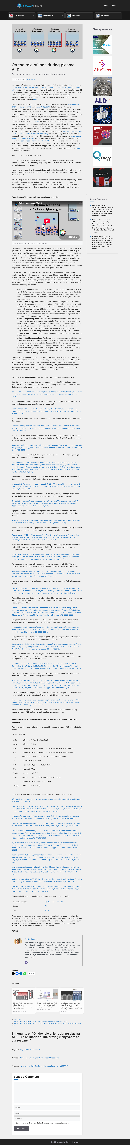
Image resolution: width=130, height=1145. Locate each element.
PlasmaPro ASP (57, 902)
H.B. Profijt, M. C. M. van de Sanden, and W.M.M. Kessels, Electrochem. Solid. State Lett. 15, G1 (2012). (46, 428)
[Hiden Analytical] (102, 135)
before (36, 121)
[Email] (26, 962)
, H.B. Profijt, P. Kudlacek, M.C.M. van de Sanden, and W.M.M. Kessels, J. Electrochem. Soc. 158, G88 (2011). (47, 394)
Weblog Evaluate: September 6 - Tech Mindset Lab (39, 1058)
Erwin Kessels (31, 79)
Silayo (47, 910)
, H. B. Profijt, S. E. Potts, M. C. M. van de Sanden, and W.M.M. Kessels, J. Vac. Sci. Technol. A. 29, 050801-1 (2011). (47, 411)
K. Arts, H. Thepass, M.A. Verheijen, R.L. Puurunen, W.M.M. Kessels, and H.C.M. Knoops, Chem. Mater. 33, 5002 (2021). (47, 629)
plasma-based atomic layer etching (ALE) (36, 141)
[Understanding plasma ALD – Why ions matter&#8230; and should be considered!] (47, 995)
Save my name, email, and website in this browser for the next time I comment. (42, 1123)
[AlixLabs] (102, 66)
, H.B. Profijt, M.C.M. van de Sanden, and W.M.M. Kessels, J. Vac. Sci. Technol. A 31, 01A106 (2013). (47, 447)
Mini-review (17, 1019)
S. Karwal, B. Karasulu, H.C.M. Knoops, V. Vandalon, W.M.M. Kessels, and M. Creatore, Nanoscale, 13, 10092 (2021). (46, 646)
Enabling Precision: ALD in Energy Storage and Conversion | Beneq (103, 238)
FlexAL (47, 902)
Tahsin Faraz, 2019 (24, 107)
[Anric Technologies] (102, 177)
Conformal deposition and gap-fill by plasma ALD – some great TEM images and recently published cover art (71, 1006)
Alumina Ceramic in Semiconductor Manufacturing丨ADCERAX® (44, 1066)
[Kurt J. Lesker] (102, 87)
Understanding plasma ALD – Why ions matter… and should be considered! (47, 1005)
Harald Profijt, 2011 (42, 107)
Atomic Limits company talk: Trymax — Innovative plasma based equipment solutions (41, 1021)
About (114, 5)
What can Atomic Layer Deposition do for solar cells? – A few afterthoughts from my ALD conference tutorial (102, 244)
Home (106, 5)
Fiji (46, 906)
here (35, 100)
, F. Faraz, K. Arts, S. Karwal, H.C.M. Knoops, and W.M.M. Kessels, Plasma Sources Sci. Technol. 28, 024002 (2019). (45, 503)
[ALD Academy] (102, 101)
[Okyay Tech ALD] (102, 156)
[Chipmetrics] (102, 45)
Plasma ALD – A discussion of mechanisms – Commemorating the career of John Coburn (23, 1006)
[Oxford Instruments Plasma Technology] (102, 115)
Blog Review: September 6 (30, 1050)
